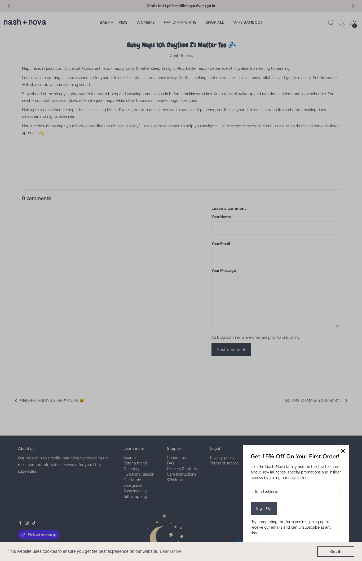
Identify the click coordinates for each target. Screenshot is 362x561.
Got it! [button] (336, 551)
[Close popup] (342, 451)
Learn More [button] (171, 551)
